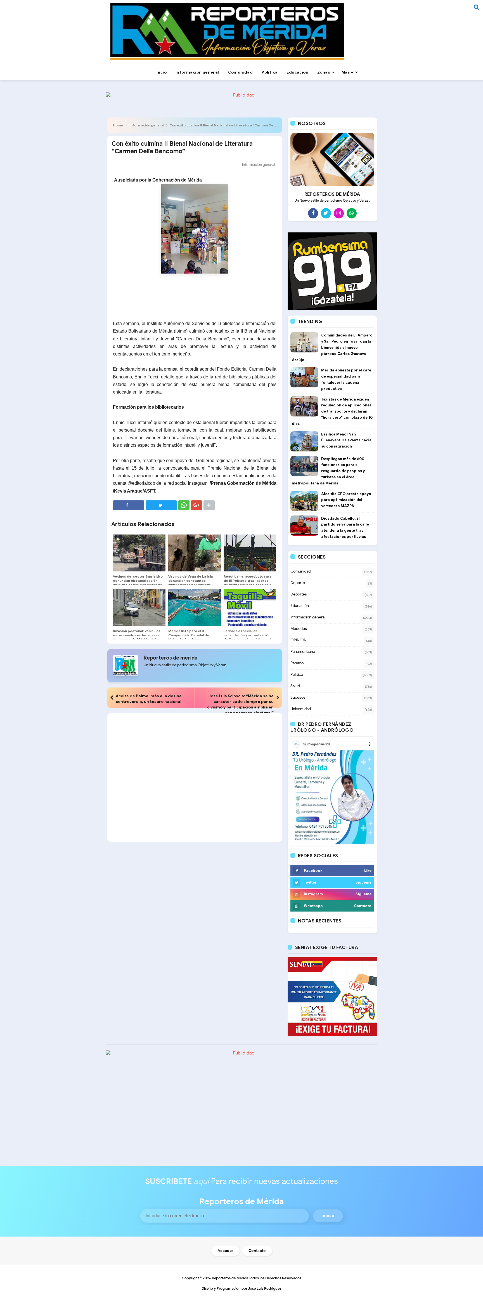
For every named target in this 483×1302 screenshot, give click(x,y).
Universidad (300, 709)
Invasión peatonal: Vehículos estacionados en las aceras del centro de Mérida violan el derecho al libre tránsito (136, 637)
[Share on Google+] (196, 505)
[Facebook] (313, 213)
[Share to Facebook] (128, 505)
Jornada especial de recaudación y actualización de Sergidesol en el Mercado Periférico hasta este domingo (248, 639)
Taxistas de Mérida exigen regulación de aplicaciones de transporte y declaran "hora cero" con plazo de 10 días (332, 411)
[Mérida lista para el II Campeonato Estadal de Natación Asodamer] (194, 607)
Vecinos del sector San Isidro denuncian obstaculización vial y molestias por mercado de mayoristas (138, 582)
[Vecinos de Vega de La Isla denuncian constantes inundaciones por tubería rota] (194, 553)
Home (118, 125)
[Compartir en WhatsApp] (184, 505)
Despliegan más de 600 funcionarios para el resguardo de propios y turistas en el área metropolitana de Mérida (328, 471)
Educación (299, 605)
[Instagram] (339, 213)
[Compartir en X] (161, 505)
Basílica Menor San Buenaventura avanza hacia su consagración (346, 440)
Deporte (297, 582)
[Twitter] (326, 213)
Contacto (257, 1250)
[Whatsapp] (352, 213)
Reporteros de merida (170, 658)
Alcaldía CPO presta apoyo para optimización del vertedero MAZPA (346, 499)
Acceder (225, 1250)
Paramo (297, 663)
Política (296, 674)
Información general (146, 125)
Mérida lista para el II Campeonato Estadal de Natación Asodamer (188, 635)
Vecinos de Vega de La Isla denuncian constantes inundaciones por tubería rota (190, 582)
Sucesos (298, 697)
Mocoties (298, 628)
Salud (295, 686)
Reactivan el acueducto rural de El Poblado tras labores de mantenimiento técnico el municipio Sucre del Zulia (248, 582)
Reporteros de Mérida (230, 1278)
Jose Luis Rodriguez (264, 1288)
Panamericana (302, 651)
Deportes (298, 594)
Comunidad (300, 571)
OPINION (298, 640)
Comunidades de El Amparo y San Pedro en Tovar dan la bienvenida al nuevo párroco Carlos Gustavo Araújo (332, 347)
